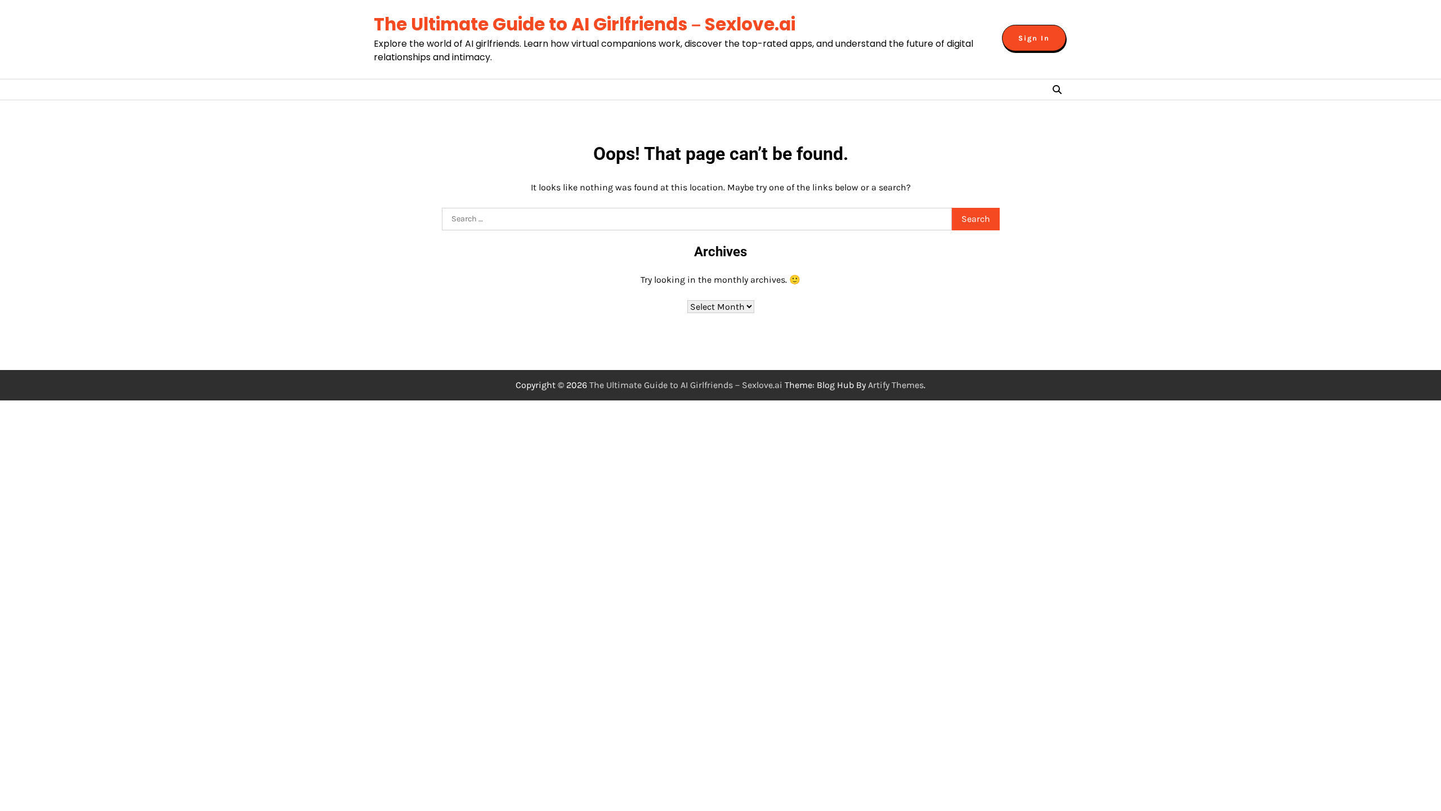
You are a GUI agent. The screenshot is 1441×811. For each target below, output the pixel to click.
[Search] (1057, 89)
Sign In (1034, 38)
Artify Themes (896, 385)
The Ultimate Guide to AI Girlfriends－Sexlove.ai (584, 24)
